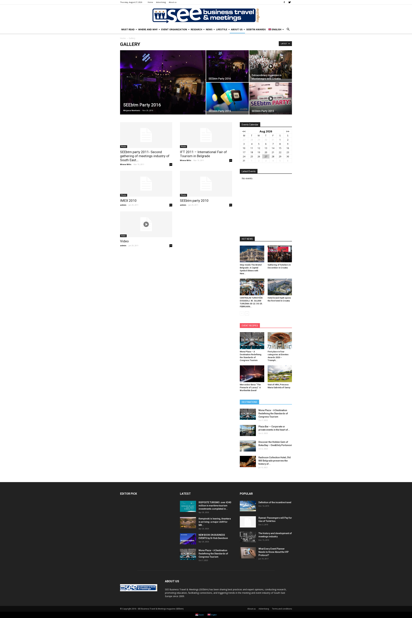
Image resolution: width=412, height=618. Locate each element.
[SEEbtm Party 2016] (163, 87)
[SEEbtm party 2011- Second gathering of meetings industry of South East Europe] (146, 135)
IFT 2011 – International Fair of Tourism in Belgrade (203, 154)
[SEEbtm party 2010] (206, 184)
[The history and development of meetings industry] (248, 537)
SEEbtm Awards (256, 29)
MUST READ (128, 29)
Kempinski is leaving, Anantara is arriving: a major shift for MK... (215, 521)
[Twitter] (289, 2)
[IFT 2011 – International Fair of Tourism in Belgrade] (206, 135)
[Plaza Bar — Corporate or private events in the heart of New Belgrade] (248, 430)
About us (172, 2)
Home (150, 2)
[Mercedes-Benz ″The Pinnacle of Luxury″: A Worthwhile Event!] (252, 373)
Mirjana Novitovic (131, 110)
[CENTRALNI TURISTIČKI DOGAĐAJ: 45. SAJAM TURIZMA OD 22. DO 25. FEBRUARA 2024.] (252, 287)
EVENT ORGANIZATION (174, 29)
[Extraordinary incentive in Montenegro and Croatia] (270, 64)
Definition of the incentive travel (274, 502)
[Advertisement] (266, 209)
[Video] (146, 224)
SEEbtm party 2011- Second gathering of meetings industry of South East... (144, 156)
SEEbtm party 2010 (194, 201)
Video (123, 236)
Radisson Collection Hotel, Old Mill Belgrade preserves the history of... (274, 460)
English (276, 29)
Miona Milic (125, 164)
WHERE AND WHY (148, 29)
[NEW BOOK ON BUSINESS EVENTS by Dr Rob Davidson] (188, 538)
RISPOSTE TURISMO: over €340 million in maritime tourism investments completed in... (215, 505)
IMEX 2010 (128, 201)
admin (123, 205)
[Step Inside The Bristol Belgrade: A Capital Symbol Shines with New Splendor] (252, 254)
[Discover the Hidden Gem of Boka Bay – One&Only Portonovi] (248, 446)
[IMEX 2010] (146, 184)
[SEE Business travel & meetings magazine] (206, 15)
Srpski (201, 615)
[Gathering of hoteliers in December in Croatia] (280, 254)
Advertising (161, 2)
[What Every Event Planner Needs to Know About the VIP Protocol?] (248, 552)
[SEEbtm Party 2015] (227, 97)
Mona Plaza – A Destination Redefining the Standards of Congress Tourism (273, 413)
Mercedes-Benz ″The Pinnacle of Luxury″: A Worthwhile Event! (250, 387)
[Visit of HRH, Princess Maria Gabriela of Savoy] (280, 373)
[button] (288, 29)
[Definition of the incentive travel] (248, 506)
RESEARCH (196, 29)
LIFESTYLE (221, 29)
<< (244, 131)
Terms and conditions (282, 608)
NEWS (209, 29)
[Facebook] (284, 2)
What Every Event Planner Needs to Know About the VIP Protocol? (273, 551)
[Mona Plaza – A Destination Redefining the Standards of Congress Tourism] (252, 340)
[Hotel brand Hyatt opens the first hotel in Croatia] (280, 287)
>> (287, 131)
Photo (123, 146)
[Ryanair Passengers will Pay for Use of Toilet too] (248, 522)
